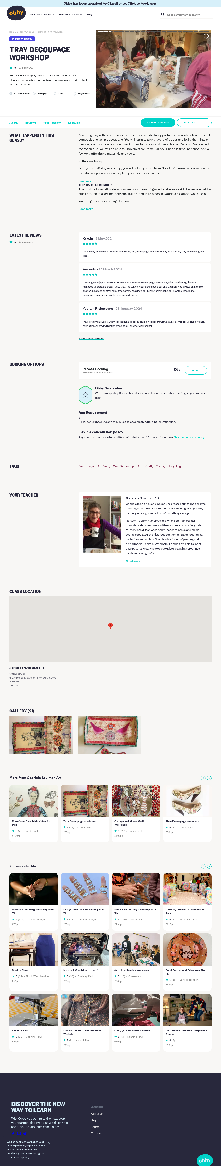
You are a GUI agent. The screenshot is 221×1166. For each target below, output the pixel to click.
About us (97, 1113)
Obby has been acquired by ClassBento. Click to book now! (110, 3)
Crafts (160, 466)
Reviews (30, 122)
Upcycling (174, 466)
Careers (96, 1133)
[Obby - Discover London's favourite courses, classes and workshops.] (16, 14)
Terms (95, 1126)
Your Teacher (52, 122)
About (13, 122)
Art (140, 466)
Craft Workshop (123, 466)
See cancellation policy (189, 437)
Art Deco (103, 466)
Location (74, 122)
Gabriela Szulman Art (142, 498)
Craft (148, 466)
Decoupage (86, 466)
